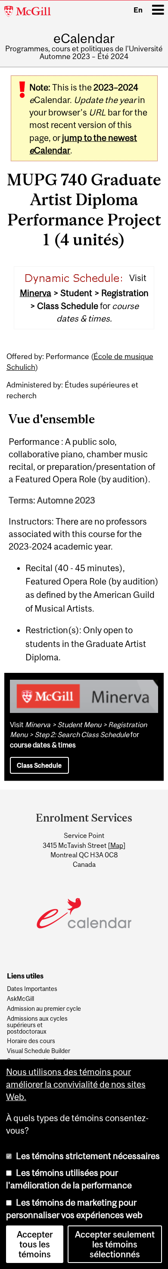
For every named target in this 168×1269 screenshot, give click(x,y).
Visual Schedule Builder (38, 1051)
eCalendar (84, 38)
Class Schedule (39, 765)
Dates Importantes (32, 989)
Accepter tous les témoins (35, 1244)
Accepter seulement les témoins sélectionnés (115, 1244)
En (138, 10)
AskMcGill (20, 999)
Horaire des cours (31, 1041)
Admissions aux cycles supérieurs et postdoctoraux (37, 1025)
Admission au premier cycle (44, 1009)
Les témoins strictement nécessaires (88, 1156)
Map (116, 845)
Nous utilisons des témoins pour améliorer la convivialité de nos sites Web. (76, 1084)
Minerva (35, 293)
